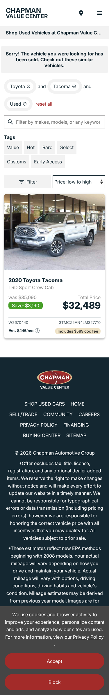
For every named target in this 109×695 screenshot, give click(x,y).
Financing (76, 425)
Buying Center (41, 435)
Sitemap (76, 435)
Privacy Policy (39, 425)
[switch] (99, 13)
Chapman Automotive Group (64, 453)
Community (58, 414)
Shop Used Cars (44, 404)
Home (78, 404)
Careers (89, 414)
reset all (43, 104)
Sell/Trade (23, 414)
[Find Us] (81, 13)
